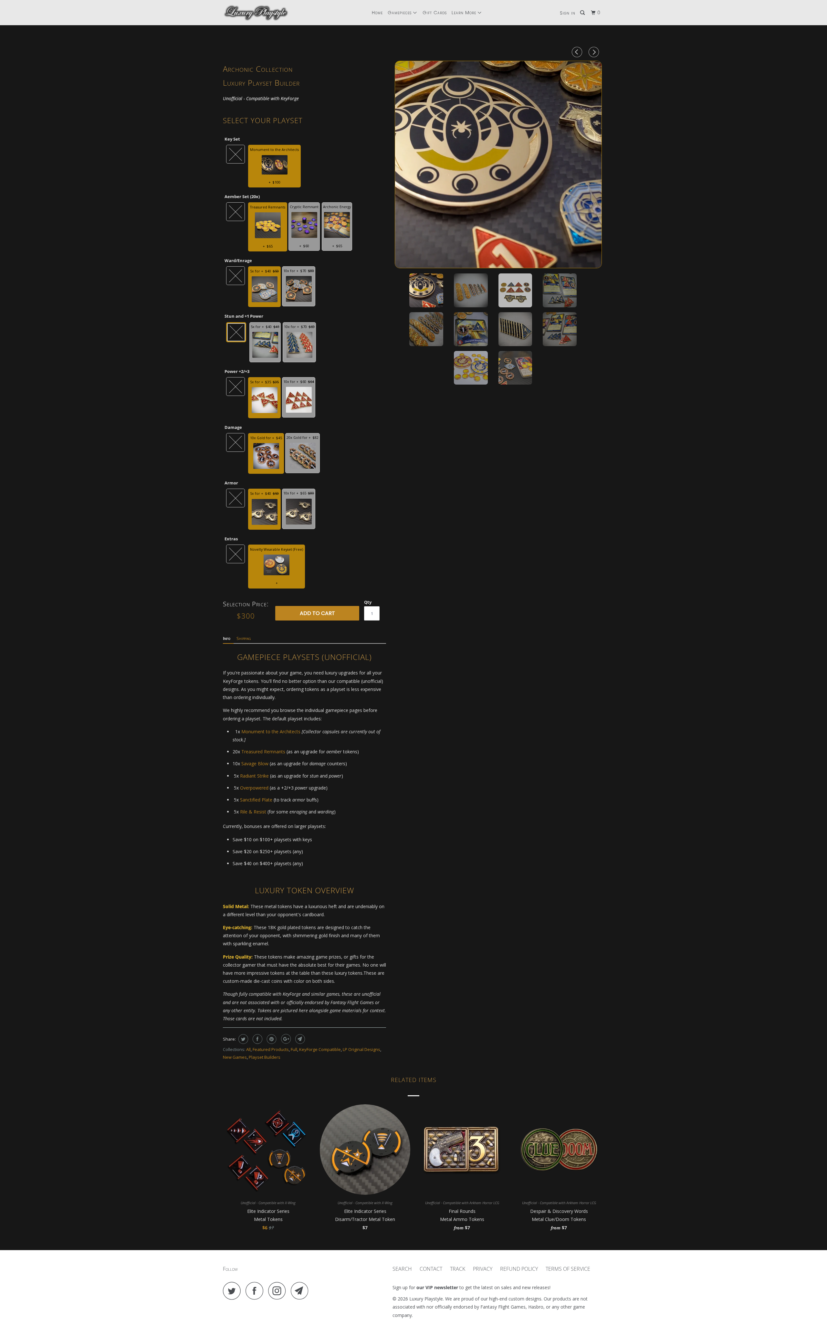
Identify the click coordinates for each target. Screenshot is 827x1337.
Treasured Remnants (263, 751)
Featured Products (271, 1049)
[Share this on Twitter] (242, 1039)
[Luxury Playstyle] (256, 13)
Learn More (465, 12)
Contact (431, 1268)
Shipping (243, 638)
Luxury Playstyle (426, 1299)
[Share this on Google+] (285, 1039)
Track (457, 1268)
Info (226, 638)
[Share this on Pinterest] (271, 1039)
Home (377, 12)
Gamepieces (400, 12)
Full (294, 1049)
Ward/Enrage (238, 260)
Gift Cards (435, 12)
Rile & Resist (253, 812)
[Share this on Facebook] (256, 1039)
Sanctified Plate (256, 800)
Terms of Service (568, 1268)
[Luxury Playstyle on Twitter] (233, 1291)
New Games (235, 1057)
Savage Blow (254, 763)
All (248, 1049)
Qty (368, 602)
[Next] (595, 52)
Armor (231, 483)
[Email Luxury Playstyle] (301, 1291)
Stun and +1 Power (244, 316)
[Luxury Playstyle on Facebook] (256, 1291)
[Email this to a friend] (299, 1039)
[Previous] (578, 52)
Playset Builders (264, 1057)
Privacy (482, 1268)
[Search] (583, 12)
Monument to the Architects (270, 731)
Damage (233, 427)
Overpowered (254, 788)
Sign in (567, 13)
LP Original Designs (361, 1049)
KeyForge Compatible (320, 1049)
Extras (231, 539)
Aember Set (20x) (242, 196)
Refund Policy (519, 1268)
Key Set (232, 139)
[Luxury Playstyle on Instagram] (278, 1291)
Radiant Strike (254, 776)
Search (402, 1268)
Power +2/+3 (237, 371)
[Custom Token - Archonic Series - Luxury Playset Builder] (498, 164)
